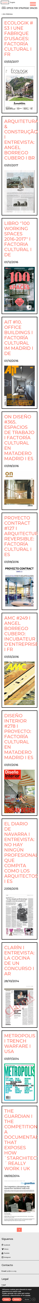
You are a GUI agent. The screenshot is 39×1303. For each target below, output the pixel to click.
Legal (4, 1285)
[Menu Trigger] (33, 3)
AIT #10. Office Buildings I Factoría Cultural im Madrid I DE (18, 337)
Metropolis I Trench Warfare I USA (19, 1043)
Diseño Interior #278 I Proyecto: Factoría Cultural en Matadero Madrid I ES (18, 736)
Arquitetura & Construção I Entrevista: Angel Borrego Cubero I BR (19, 140)
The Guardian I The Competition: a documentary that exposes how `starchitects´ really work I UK (19, 1139)
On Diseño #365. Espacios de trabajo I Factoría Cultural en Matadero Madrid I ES (19, 437)
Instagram (7, 1257)
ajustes (27, 1295)
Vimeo (6, 1249)
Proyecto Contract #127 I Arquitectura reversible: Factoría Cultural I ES (19, 536)
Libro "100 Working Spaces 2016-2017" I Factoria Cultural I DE (18, 239)
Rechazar (17, 1299)
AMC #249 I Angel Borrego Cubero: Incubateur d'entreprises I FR (19, 633)
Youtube (6, 1253)
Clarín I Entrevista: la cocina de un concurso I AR (19, 960)
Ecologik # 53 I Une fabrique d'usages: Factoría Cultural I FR (18, 38)
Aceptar (6, 1299)
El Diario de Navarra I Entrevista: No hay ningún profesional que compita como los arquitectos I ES (19, 852)
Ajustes (27, 1299)
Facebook (6, 1245)
